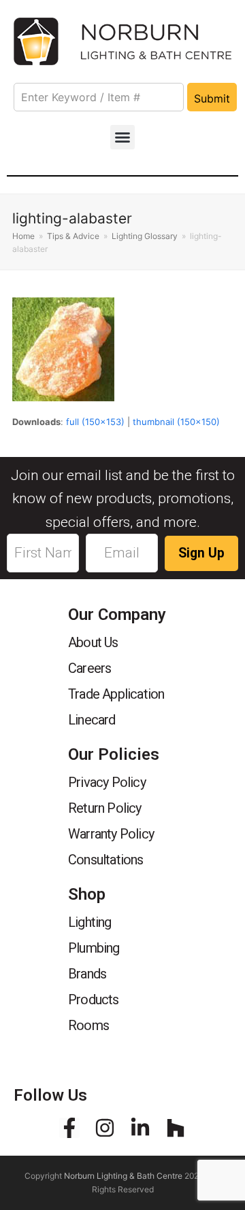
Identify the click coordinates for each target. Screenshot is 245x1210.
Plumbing (94, 948)
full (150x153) (95, 421)
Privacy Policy (107, 782)
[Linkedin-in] (140, 1128)
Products (93, 999)
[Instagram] (105, 1128)
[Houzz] (175, 1128)
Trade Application (116, 694)
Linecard (92, 720)
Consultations (106, 859)
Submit (212, 98)
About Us (93, 642)
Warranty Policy (111, 834)
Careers (89, 668)
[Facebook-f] (69, 1128)
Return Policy (105, 808)
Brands (87, 974)
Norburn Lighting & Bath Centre (123, 1176)
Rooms (88, 1025)
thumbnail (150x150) (176, 421)
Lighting (90, 922)
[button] (122, 137)
